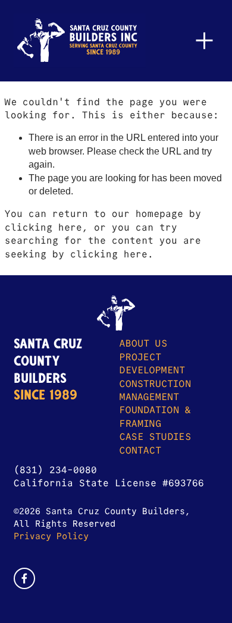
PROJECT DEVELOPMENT (152, 363)
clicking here (43, 227)
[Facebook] (24, 578)
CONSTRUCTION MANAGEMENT (155, 390)
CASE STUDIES (155, 437)
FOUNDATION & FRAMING (155, 416)
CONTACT (140, 450)
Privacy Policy (51, 536)
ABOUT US (143, 343)
